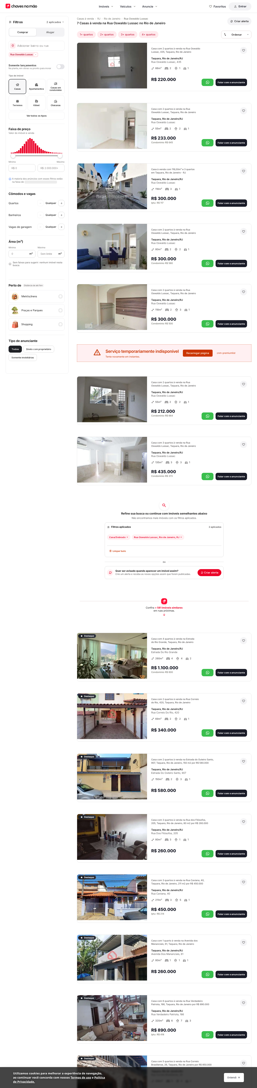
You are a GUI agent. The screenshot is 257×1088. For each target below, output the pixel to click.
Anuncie (147, 6)
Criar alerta (211, 572)
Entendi (232, 1077)
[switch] (37, 66)
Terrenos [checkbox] (17, 105)
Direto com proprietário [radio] (38, 349)
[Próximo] (141, 81)
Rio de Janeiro (112, 18)
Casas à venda (85, 18)
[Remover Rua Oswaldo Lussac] (35, 54)
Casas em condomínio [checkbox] (55, 88)
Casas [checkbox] (17, 89)
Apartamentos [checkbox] (36, 89)
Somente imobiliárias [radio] (23, 357)
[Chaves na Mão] (21, 6)
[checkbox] (37, 296)
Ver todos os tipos (37, 115)
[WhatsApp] (207, 82)
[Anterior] (134, 81)
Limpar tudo (119, 551)
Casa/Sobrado (117, 537)
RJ (98, 18)
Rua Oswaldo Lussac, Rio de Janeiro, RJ (156, 537)
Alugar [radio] (50, 32)
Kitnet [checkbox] (36, 105)
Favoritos (220, 6)
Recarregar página (197, 353)
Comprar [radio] (22, 32)
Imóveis (104, 6)
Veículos (125, 6)
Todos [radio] (15, 349)
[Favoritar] (243, 50)
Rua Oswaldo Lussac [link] (136, 18)
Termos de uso (81, 1077)
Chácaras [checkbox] (55, 105)
